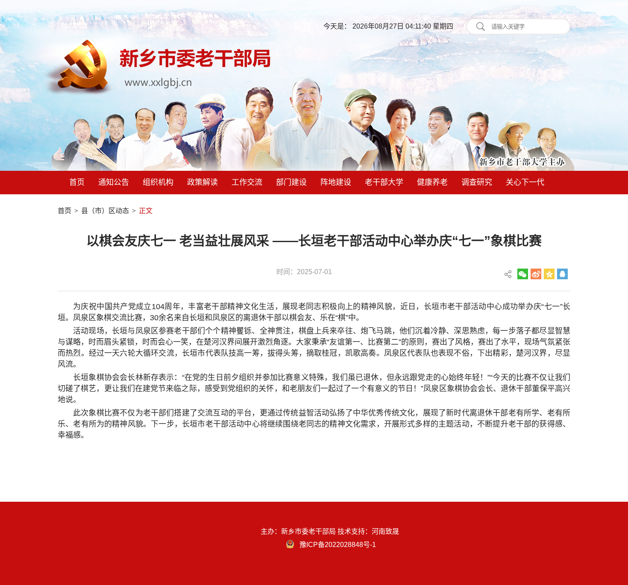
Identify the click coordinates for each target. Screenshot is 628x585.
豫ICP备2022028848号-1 (337, 544)
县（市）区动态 (105, 210)
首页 (77, 182)
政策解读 (202, 182)
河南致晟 (385, 531)
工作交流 (247, 182)
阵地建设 (335, 182)
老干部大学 (384, 182)
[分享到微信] (522, 274)
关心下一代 (525, 182)
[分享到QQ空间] (549, 274)
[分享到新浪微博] (536, 274)
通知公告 (113, 182)
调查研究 (476, 182)
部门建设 (291, 182)
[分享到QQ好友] (562, 274)
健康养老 (432, 182)
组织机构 (158, 182)
